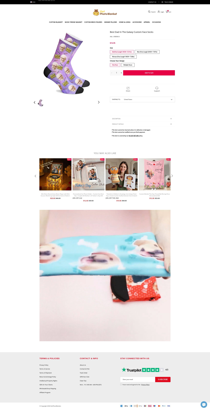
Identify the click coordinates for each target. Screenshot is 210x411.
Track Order (168, 2)
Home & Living (124, 22)
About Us (83, 365)
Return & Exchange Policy (47, 377)
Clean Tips (83, 381)
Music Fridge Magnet (73, 22)
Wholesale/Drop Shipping (47, 389)
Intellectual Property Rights (48, 381)
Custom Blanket (56, 22)
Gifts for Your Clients (46, 385)
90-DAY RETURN (134, 136)
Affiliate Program (44, 392)
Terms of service (44, 369)
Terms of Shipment (45, 373)
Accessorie (137, 22)
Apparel (147, 22)
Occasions (156, 22)
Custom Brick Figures (93, 22)
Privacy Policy (43, 365)
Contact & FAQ (84, 369)
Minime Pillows (110, 22)
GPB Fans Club (84, 377)
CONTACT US (152, 2)
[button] (39, 63)
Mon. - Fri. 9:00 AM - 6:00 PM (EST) (91, 385)
